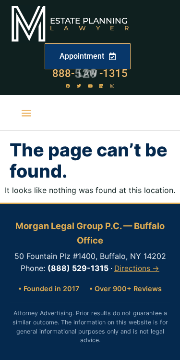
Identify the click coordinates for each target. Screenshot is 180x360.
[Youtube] (90, 85)
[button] (27, 113)
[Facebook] (68, 85)
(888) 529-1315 (78, 268)
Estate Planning (89, 21)
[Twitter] (79, 85)
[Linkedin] (101, 85)
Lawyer (94, 28)
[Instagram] (112, 85)
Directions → (136, 268)
